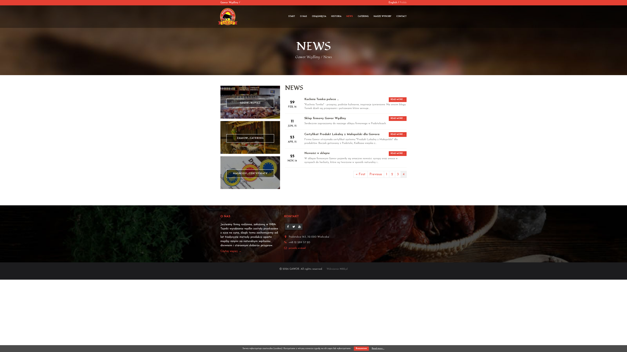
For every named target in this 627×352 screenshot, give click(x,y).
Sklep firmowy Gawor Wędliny (325, 118)
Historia (336, 16)
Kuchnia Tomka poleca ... (321, 99)
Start (291, 16)
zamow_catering (250, 137)
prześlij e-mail (297, 248)
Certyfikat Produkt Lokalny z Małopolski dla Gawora (341, 134)
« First (360, 174)
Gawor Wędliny (229, 2)
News (349, 16)
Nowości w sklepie (317, 153)
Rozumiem (361, 348)
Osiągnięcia (319, 16)
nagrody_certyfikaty (250, 172)
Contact (401, 16)
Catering (363, 16)
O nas (303, 16)
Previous (376, 174)
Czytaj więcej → (230, 251)
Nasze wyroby (382, 16)
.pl (344, 269)
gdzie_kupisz (250, 102)
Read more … (398, 100)
